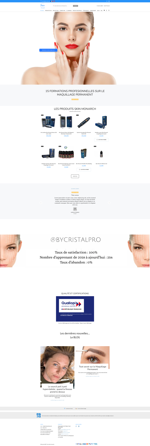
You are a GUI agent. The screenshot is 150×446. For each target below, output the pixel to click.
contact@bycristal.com (109, 403)
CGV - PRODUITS (43, 416)
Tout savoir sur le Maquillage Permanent (92, 356)
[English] (54, 1)
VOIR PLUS (75, 176)
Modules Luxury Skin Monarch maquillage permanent (101, 133)
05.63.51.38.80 (100, 5)
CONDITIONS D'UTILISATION (45, 417)
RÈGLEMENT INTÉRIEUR (44, 422)
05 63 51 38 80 (97, 403)
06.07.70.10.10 (107, 5)
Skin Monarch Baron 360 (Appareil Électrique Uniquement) (66, 133)
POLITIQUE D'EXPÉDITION (45, 420)
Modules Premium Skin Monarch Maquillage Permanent (49, 164)
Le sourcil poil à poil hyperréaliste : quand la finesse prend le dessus (57, 377)
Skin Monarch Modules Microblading (84, 163)
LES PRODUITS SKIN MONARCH (75, 109)
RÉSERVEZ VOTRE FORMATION (48, 50)
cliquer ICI (65, 419)
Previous (41, 197)
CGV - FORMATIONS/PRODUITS (46, 414)
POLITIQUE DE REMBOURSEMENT (46, 419)
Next (109, 197)
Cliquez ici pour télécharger (85, 311)
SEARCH (75, 5)
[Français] (52, 1)
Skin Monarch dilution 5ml (101, 163)
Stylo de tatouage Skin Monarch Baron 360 (84, 133)
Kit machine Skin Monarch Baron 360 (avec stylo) (49, 133)
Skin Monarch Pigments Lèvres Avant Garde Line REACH (66, 164)
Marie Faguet (54, 388)
